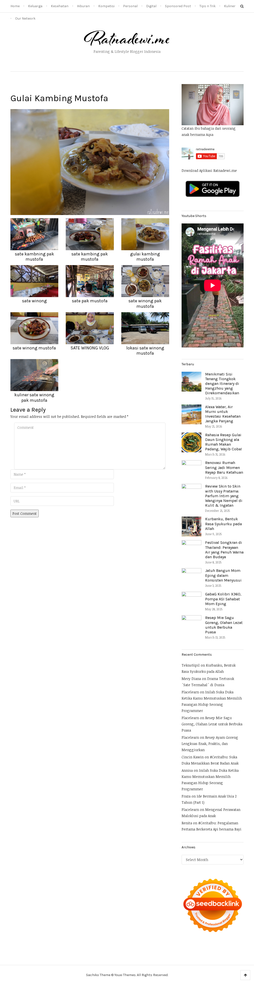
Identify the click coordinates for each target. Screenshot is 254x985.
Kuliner (229, 6)
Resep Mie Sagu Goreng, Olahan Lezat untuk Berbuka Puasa (224, 624)
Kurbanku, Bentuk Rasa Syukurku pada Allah (223, 524)
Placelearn (190, 692)
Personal (130, 6)
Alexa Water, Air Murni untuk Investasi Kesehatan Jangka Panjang (223, 414)
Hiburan (83, 6)
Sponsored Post (178, 6)
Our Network (25, 18)
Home (15, 6)
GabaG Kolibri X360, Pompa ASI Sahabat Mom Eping (223, 599)
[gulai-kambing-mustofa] (89, 161)
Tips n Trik (207, 6)
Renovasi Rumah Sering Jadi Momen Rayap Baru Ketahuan (224, 467)
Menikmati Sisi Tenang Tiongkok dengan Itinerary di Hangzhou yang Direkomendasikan (222, 384)
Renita (187, 823)
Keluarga (35, 6)
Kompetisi (106, 6)
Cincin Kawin (193, 757)
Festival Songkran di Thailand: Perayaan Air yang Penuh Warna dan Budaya (224, 549)
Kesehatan (59, 6)
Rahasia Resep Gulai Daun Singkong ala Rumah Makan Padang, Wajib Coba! (223, 442)
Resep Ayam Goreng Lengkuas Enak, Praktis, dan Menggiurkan (210, 743)
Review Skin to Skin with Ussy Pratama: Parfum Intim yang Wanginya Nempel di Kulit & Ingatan (223, 496)
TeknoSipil (191, 665)
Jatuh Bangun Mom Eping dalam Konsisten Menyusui (223, 575)
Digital (151, 6)
